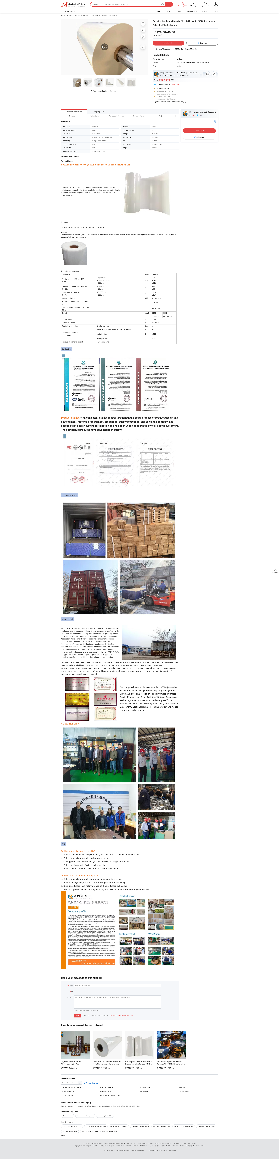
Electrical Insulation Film (161, 1126)
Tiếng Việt (189, 1146)
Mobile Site (187, 1143)
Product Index (177, 1143)
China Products (96, 1143)
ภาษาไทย (175, 1146)
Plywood (182, 1087)
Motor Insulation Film (70, 1131)
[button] (171, 116)
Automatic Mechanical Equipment (111, 1095)
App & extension (191, 11)
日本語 (163, 1146)
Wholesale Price (142, 1143)
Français (111, 1146)
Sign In (156, 101)
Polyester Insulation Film (109, 15)
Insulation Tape (105, 1091)
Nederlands (143, 1146)
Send (77, 1015)
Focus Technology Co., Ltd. (125, 1150)
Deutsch (135, 1146)
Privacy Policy (172, 1150)
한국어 (157, 1146)
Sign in (216, 6)
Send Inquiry (168, 43)
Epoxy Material (184, 1091)
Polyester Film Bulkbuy (109, 1131)
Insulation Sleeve (66, 1091)
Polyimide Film (67, 1116)
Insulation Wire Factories (118, 1126)
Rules (216, 11)
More (63, 1136)
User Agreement (151, 1150)
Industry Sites (153, 1143)
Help (179, 11)
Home (63, 15)
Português (103, 1146)
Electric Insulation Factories (72, 1126)
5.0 (190, 115)
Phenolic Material (67, 1095)
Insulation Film (95, 15)
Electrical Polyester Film (90, 1131)
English (88, 1146)
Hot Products (86, 1143)
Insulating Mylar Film (105, 1116)
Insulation (85, 15)
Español (95, 1146)
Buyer (168, 11)
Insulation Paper (145, 1087)
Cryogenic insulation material (71, 1087)
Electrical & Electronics (73, 15)
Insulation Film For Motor (206, 1126)
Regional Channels (165, 1143)
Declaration (162, 1150)
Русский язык (120, 1146)
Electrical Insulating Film (85, 1116)
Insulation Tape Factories (140, 1126)
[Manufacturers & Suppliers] (73, 4)
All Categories (68, 11)
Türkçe (182, 1146)
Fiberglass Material (106, 1087)
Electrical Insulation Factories (96, 1126)
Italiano (128, 1146)
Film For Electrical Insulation (183, 1126)
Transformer (144, 1091)
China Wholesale (131, 1143)
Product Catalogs (92, 1083)
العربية (151, 1146)
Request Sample (191, 49)
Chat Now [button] (203, 43)
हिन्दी (169, 1146)
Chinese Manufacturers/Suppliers (113, 1143)
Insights (194, 1143)
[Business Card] (215, 121)
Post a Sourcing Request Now (121, 1015)
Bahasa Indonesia (200, 1146)
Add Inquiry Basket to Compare (105, 91)
